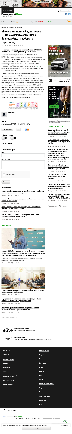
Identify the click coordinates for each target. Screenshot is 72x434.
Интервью (42, 363)
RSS (40, 404)
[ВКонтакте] (26, 130)
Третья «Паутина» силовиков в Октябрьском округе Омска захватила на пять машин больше (21, 208)
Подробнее (43, 425)
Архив (41, 379)
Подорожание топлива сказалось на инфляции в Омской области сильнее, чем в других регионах (22, 300)
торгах (38, 66)
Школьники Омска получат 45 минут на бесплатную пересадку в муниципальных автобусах (59, 132)
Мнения (41, 367)
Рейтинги (42, 371)
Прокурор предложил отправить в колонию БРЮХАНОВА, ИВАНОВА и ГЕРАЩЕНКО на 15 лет (59, 196)
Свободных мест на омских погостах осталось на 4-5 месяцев (57, 176)
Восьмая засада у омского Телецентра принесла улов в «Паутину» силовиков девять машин (20, 215)
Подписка (42, 400)
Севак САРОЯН (11, 124)
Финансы (6, 225)
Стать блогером (44, 396)
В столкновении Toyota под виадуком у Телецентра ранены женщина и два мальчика (58, 167)
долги (4, 124)
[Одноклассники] (28, 130)
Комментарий (6, 159)
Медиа (41, 355)
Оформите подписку (21, 328)
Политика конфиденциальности (51, 418)
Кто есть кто (43, 359)
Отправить (6, 182)
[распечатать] (18, 131)
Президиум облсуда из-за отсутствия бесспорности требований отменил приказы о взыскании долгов (23, 192)
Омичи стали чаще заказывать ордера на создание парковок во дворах (59, 141)
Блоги (41, 375)
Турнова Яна (11, 112)
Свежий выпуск (44, 350)
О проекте (42, 388)
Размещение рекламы (46, 383)
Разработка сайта (56, 423)
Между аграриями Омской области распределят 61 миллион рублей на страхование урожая (20, 309)
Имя (3, 152)
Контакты (42, 392)
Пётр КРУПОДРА (24, 124)
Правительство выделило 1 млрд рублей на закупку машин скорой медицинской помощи (59, 186)
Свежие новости (55, 126)
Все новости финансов (8, 317)
